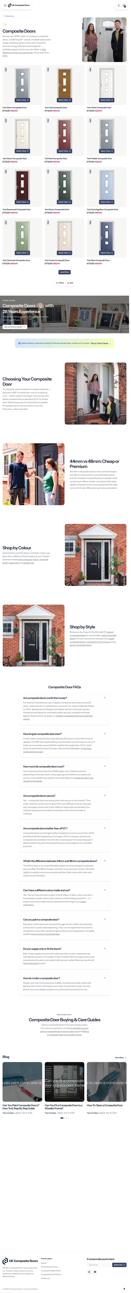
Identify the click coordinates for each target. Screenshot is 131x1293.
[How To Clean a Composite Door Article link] (107, 1088)
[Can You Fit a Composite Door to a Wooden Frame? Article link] (64, 1088)
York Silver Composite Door (14, 107)
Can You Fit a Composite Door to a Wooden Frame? (63, 1107)
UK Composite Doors (15, 1289)
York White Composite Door (99, 107)
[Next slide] (126, 1088)
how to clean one (71, 1031)
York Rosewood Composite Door (17, 209)
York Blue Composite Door (98, 260)
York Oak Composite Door (56, 107)
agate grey (14, 563)
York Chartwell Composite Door (16, 260)
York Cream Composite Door (57, 260)
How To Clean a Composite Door (105, 1105)
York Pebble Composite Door (99, 158)
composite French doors (98, 642)
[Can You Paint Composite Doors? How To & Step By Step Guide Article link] (22, 1088)
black (35, 559)
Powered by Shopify (30, 1289)
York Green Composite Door (57, 209)
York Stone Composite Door (15, 158)
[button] (5, 5)
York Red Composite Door (56, 158)
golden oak (29, 563)
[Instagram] (89, 1272)
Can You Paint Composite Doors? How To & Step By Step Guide (21, 1107)
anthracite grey (25, 559)
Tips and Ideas (8, 1113)
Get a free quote (30, 963)
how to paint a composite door (45, 934)
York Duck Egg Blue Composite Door (102, 209)
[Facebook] (95, 1272)
